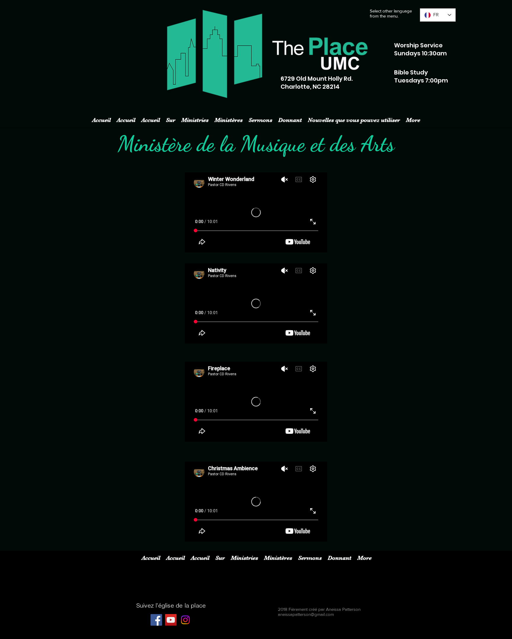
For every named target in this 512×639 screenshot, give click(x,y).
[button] (195, 119)
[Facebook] (156, 620)
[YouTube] (171, 620)
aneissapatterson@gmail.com (306, 614)
